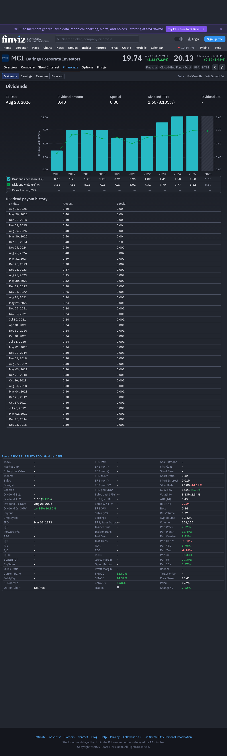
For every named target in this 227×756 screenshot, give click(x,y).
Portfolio (141, 47)
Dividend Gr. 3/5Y (15, 508)
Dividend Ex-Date (15, 503)
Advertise (55, 737)
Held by (49, 456)
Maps (35, 47)
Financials (70, 67)
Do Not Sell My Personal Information (168, 737)
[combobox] (97, 39)
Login (195, 39)
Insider (86, 47)
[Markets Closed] (179, 47)
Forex (114, 47)
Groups (73, 47)
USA (197, 67)
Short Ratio (167, 476)
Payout (8, 513)
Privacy (115, 737)
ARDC (14, 456)
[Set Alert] (215, 67)
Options (87, 67)
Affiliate (40, 737)
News (60, 47)
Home (7, 47)
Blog (94, 737)
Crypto (126, 47)
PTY (32, 456)
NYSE (205, 67)
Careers (69, 737)
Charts (47, 47)
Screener (21, 47)
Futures (101, 47)
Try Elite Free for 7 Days (183, 29)
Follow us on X (132, 737)
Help (218, 47)
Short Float (167, 471)
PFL (27, 456)
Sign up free (215, 39)
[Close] (221, 29)
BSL (21, 456)
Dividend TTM (12, 499)
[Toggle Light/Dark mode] (179, 39)
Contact (83, 737)
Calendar (157, 47)
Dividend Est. (12, 494)
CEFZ (59, 456)
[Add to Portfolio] (222, 67)
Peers (5, 456)
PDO (39, 456)
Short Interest (48, 67)
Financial (152, 67)
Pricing (204, 47)
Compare (28, 67)
